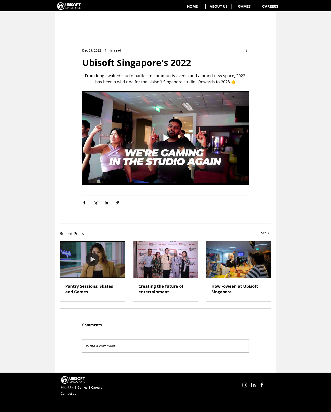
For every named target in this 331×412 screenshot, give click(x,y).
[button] (68, 393)
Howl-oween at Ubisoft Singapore (234, 289)
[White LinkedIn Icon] (253, 385)
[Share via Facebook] (84, 203)
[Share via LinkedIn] (106, 203)
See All (266, 233)
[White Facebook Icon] (262, 385)
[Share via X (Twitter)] (95, 203)
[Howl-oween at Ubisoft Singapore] (238, 259)
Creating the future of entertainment (160, 289)
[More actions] (246, 50)
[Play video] (165, 138)
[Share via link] (117, 203)
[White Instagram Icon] (245, 385)
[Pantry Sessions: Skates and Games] (92, 259)
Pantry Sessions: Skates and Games (89, 289)
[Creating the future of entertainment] (165, 259)
